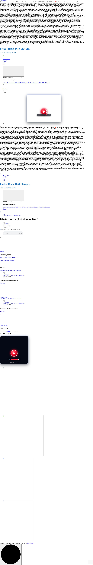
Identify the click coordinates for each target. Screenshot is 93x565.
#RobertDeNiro (41, 82)
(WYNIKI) (21, 82)
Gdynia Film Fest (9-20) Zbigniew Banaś (11, 215)
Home (4, 214)
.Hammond (9, 82)
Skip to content (3, 0)
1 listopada (47, 82)
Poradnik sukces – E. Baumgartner (17, 275)
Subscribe (5, 88)
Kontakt (4, 61)
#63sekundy (35, 82)
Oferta (4, 64)
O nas (4, 62)
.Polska (13, 82)
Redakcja (7, 223)
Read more (2, 283)
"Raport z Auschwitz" (28, 82)
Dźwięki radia (6, 224)
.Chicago (5, 82)
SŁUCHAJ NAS (6, 59)
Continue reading (3, 297)
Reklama (5, 60)
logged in (8, 331)
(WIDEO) (17, 82)
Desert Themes (30, 543)
